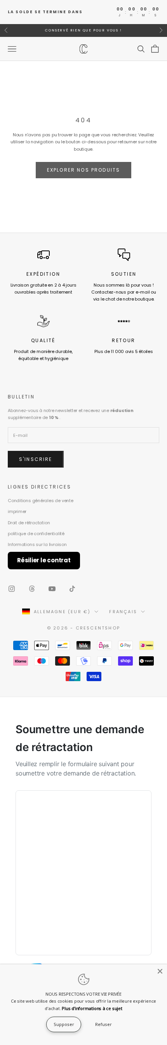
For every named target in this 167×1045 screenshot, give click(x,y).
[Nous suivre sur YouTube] (52, 589)
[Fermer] (160, 971)
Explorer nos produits (83, 170)
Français (123, 612)
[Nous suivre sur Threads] (32, 589)
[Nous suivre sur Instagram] (12, 589)
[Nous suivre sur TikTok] (72, 589)
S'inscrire (35, 459)
